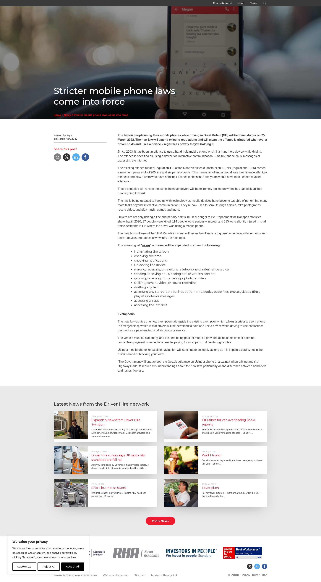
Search (264, 2)
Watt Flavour (212, 455)
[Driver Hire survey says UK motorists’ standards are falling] (71, 460)
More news (160, 521)
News (253, 3)
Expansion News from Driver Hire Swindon (115, 422)
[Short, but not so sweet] (71, 493)
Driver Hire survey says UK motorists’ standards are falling (118, 458)
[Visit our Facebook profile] (264, 566)
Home (57, 115)
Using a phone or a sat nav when (216, 361)
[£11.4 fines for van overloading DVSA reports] (181, 425)
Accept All (73, 566)
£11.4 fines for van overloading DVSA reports (228, 422)
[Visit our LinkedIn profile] (257, 566)
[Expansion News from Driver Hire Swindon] (71, 425)
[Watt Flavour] (181, 460)
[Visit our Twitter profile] (249, 566)
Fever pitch (210, 488)
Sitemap (139, 575)
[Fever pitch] (181, 493)
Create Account (222, 3)
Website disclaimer (116, 575)
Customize (24, 566)
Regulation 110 (164, 168)
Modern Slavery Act (164, 575)
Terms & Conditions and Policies (75, 575)
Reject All (48, 566)
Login (240, 3)
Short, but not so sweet (108, 488)
